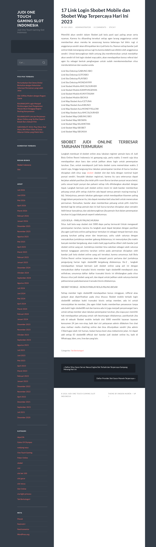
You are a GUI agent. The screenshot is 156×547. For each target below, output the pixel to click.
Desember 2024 (23, 267)
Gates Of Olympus (24, 442)
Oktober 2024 (23, 273)
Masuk (20, 519)
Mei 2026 (21, 200)
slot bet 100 (22, 473)
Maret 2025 (22, 252)
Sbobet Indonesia (24, 165)
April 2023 (21, 366)
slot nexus (21, 484)
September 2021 (24, 407)
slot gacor (21, 478)
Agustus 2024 (23, 283)
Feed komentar (23, 529)
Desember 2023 (23, 324)
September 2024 (24, 278)
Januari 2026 (22, 221)
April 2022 (21, 397)
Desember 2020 (23, 417)
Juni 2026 (21, 195)
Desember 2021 (23, 402)
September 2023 (24, 340)
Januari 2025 (22, 262)
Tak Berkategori (23, 499)
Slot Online (21, 489)
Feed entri (21, 524)
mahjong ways (23, 447)
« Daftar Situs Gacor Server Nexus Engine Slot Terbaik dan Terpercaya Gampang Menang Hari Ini (95, 368)
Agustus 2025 (23, 236)
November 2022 (23, 391)
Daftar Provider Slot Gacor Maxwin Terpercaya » (116, 378)
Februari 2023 (23, 376)
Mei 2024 (21, 298)
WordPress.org (23, 534)
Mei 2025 (21, 242)
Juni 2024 (21, 293)
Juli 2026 (21, 190)
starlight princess (24, 494)
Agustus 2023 (23, 345)
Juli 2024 (21, 288)
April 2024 (21, 304)
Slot (18, 169)
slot (18, 468)
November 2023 (23, 329)
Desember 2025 (23, 226)
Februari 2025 (23, 257)
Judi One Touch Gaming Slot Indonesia (30, 18)
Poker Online (22, 458)
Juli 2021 (21, 412)
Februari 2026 (23, 216)
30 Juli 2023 (67, 27)
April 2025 (21, 247)
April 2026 (21, 205)
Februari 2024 (23, 314)
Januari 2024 (22, 319)
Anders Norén (124, 394)
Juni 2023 (21, 355)
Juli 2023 (21, 350)
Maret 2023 (22, 371)
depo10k (20, 437)
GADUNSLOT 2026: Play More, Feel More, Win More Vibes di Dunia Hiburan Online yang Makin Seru (31, 129)
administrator (83, 27)
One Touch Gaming (24, 453)
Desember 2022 (23, 386)
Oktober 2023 (23, 335)
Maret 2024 (22, 309)
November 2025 (23, 231)
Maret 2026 (22, 211)
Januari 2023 (22, 381)
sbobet (20, 463)
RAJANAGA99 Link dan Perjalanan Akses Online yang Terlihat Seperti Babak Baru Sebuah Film (31, 119)
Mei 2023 (21, 360)
